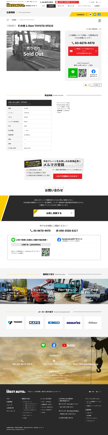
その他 (24, 418)
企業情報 (97, 6)
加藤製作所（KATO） (47, 404)
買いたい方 (71, 6)
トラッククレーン (27, 412)
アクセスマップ (90, 421)
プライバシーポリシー (92, 418)
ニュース (9, 405)
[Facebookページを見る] (99, 14)
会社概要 (89, 415)
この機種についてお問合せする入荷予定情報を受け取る (84, 51)
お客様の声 (10, 408)
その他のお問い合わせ (66, 418)
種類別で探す (26, 399)
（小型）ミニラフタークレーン (31, 403)
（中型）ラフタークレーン (30, 406)
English (99, 2)
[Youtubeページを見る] (68, 345)
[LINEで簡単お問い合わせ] (94, 14)
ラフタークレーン (27, 401)
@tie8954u (73, 76)
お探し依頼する (54, 213)
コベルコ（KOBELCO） (47, 407)
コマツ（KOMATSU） (47, 410)
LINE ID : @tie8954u (31, 244)
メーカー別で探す (46, 399)
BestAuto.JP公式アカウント (93, 75)
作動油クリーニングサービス (94, 406)
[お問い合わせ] (90, 14)
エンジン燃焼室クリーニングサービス (94, 402)
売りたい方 (61, 6)
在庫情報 (51, 6)
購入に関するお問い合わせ (66, 407)
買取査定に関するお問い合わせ (68, 414)
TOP (43, 6)
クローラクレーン (27, 415)
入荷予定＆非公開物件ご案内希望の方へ (66, 400)
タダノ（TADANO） (47, 401)
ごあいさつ (89, 413)
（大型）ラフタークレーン (30, 408)
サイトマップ (11, 411)
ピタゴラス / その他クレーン (30, 410)
